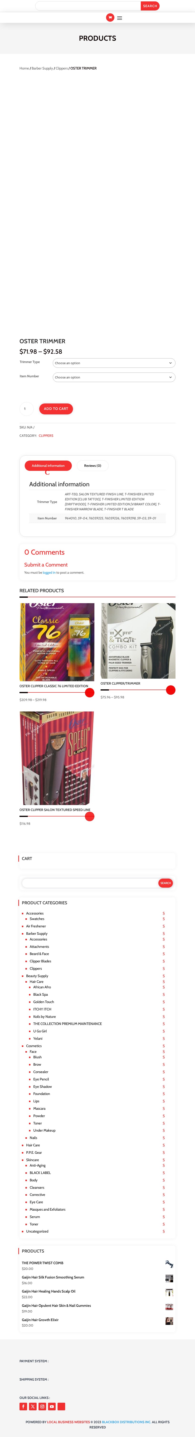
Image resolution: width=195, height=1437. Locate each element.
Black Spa (40, 994)
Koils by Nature (44, 1016)
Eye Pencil (41, 1079)
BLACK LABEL (40, 1173)
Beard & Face (39, 954)
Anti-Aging (38, 1165)
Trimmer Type (30, 362)
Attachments (39, 947)
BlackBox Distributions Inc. (126, 1422)
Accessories (35, 913)
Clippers (62, 68)
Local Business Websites (68, 1422)
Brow (37, 1064)
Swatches (37, 919)
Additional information (48, 465)
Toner (37, 1123)
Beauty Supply (37, 976)
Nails (33, 1138)
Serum (35, 1217)
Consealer (40, 1072)
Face (33, 1051)
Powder (39, 1116)
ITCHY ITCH (42, 1009)
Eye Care (36, 1202)
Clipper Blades (40, 961)
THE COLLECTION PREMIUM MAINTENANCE (67, 1024)
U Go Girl (40, 1031)
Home (24, 68)
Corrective (37, 1195)
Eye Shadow (42, 1086)
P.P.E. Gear (34, 1152)
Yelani (37, 1038)
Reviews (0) (92, 465)
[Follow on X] (33, 1406)
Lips (36, 1101)
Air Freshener (36, 926)
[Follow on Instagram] (42, 1406)
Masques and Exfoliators (47, 1209)
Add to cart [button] (89, 816)
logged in (49, 572)
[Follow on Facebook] (23, 1406)
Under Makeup (44, 1130)
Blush (37, 1057)
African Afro (42, 987)
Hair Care (37, 982)
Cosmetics (34, 1046)
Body (34, 1180)
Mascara (39, 1108)
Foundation (41, 1094)
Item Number (29, 376)
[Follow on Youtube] (52, 1406)
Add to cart (56, 409)
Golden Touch (43, 1002)
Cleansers (37, 1187)
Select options (89, 692)
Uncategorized (37, 1231)
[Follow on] (61, 1406)
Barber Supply (42, 68)
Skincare (32, 1160)
